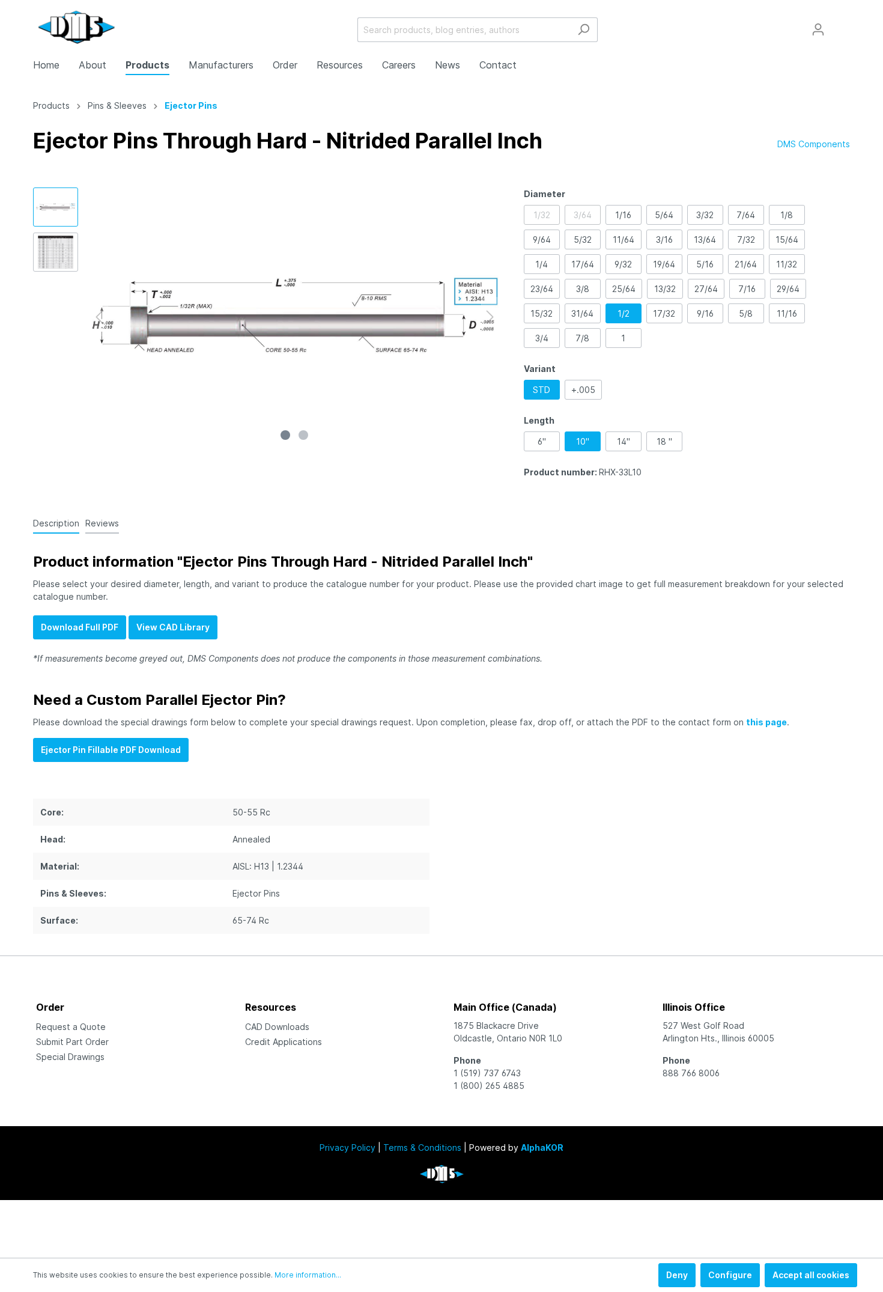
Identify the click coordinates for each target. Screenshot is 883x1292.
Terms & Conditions (422, 1147)
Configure (730, 1275)
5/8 (746, 313)
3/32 (705, 215)
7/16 (747, 289)
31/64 (582, 313)
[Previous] (99, 317)
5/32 (583, 239)
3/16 (664, 239)
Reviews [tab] (102, 523)
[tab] (56, 523)
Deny (677, 1275)
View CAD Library (173, 627)
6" (542, 441)
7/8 (582, 338)
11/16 (787, 313)
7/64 (745, 215)
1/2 (623, 313)
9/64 (542, 239)
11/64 (623, 239)
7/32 (746, 239)
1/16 (623, 215)
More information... (308, 1274)
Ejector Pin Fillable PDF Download (111, 750)
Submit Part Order (72, 1042)
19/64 (664, 264)
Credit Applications (283, 1042)
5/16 (705, 264)
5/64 (664, 215)
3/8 (582, 289)
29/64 (788, 289)
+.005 (583, 390)
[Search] (583, 29)
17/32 (664, 313)
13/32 (665, 289)
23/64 (541, 289)
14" (623, 441)
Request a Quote (71, 1027)
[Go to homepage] (76, 27)
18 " (664, 441)
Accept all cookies (810, 1275)
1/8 (786, 215)
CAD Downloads (277, 1027)
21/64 (746, 264)
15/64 (786, 239)
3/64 (583, 215)
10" (582, 441)
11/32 (786, 264)
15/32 (541, 313)
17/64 (582, 264)
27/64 (706, 289)
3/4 (541, 338)
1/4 (541, 264)
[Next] (490, 317)
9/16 (705, 313)
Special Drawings (70, 1057)
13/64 (705, 239)
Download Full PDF (79, 627)
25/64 (624, 289)
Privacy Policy (347, 1147)
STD (541, 390)
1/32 (541, 215)
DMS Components (813, 144)
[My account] (818, 29)
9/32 (623, 264)
